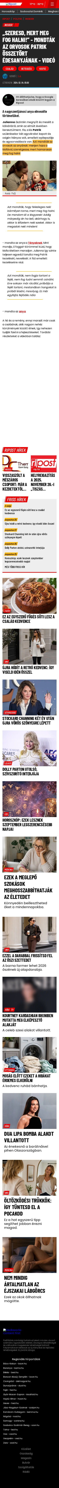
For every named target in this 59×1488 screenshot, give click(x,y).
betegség (26, 68)
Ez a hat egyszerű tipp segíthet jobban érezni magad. (23, 1224)
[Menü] (52, 4)
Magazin (26, 1458)
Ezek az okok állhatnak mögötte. (22, 1299)
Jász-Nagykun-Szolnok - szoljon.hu (21, 1407)
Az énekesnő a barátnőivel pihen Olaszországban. (26, 1148)
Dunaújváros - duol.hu (14, 1385)
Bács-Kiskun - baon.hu (15, 1363)
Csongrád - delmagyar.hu (16, 1381)
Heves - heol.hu (11, 1403)
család (9, 68)
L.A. (19, 76)
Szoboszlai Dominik (31, 11)
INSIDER (29, 19)
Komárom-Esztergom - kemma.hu (20, 1412)
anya (22, 311)
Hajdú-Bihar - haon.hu (14, 1399)
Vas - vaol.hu (10, 1434)
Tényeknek (35, 243)
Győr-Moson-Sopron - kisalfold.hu (20, 1394)
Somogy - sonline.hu (13, 1421)
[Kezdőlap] (11, 4)
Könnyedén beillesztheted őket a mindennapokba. (25, 905)
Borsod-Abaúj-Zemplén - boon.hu (20, 1377)
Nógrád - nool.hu (12, 1416)
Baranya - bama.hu (13, 1368)
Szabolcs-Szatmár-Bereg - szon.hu (21, 1425)
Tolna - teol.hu (10, 1429)
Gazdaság (26, 1453)
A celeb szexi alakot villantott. (26, 1030)
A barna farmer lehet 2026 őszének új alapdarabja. (24, 968)
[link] (8, 469)
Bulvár (26, 1462)
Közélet (26, 1449)
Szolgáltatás (26, 1467)
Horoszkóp (8, 11)
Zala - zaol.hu (10, 1443)
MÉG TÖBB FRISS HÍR (15, 567)
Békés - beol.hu (11, 1372)
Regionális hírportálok (26, 1359)
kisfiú (42, 68)
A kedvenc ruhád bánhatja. (25, 1086)
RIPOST (6, 19)
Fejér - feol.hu (10, 1390)
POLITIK (17, 19)
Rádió (26, 1471)
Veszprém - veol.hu (12, 1438)
